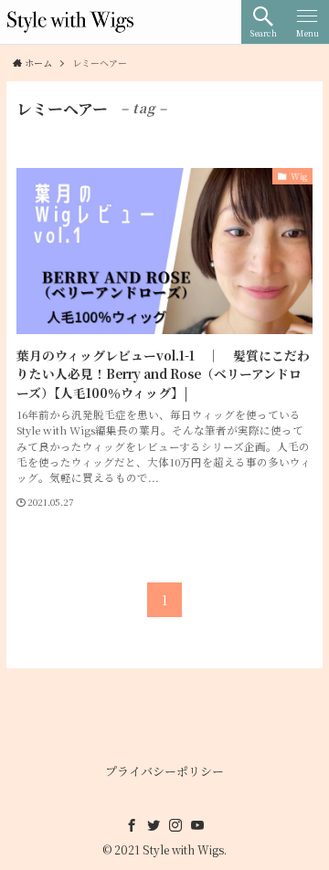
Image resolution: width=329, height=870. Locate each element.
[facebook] (131, 825)
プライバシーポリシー (164, 771)
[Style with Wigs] (70, 22)
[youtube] (197, 825)
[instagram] (175, 825)
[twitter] (153, 825)
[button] (263, 22)
